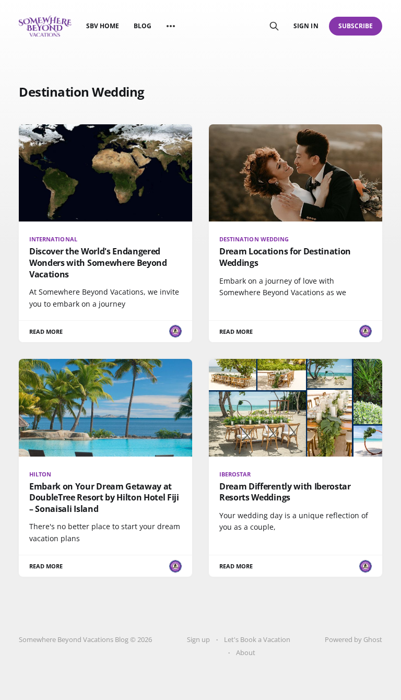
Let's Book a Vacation (257, 639)
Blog (142, 25)
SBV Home (102, 25)
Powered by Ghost (353, 639)
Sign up (198, 639)
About (245, 652)
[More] (171, 26)
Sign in (305, 25)
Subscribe (355, 25)
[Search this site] (274, 26)
